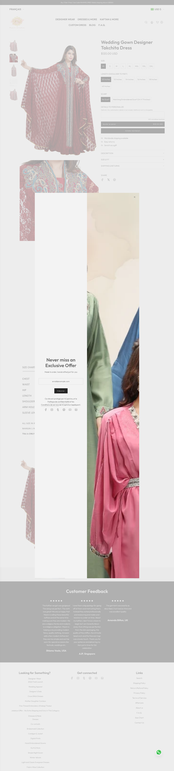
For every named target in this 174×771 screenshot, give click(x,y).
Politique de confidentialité (58, 401)
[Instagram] (52, 409)
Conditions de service (50, 405)
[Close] (134, 197)
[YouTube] (70, 409)
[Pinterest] (64, 409)
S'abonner (61, 391)
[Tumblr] (58, 409)
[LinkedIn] (76, 409)
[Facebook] (46, 409)
